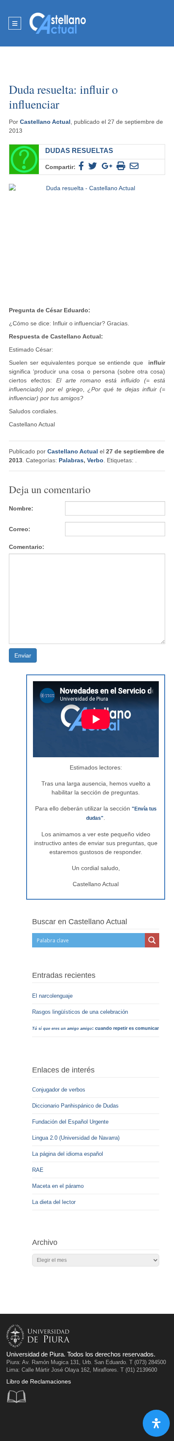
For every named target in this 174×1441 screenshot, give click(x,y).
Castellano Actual (45, 121)
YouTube (49, 1421)
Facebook (15, 1421)
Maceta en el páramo (58, 1186)
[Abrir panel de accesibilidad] (156, 1423)
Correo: (19, 529)
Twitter (32, 1421)
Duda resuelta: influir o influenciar (63, 96)
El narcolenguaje (53, 996)
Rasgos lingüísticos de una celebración (81, 1012)
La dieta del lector (54, 1202)
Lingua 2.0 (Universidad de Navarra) (76, 1138)
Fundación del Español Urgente (70, 1122)
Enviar (22, 655)
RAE (38, 1170)
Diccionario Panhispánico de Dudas (75, 1106)
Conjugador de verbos (58, 1089)
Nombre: (21, 508)
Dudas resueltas (79, 150)
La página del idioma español (67, 1154)
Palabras (71, 460)
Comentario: (26, 546)
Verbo (95, 460)
